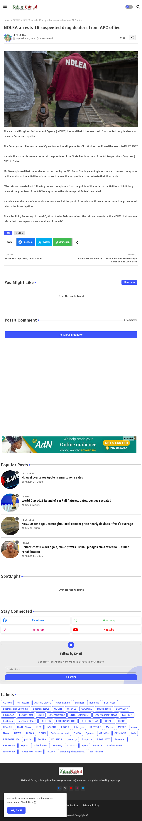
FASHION (127, 714)
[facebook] (59, 788)
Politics (42, 739)
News (6, 733)
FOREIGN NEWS (89, 721)
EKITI (41, 714)
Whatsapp (64, 242)
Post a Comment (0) (71, 334)
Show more (129, 282)
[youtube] (71, 788)
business (79, 702)
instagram (38, 630)
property (72, 739)
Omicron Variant (60, 733)
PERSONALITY (11, 739)
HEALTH (7, 727)
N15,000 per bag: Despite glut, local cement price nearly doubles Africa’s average (77, 524)
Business (94, 702)
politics (28, 739)
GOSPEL (108, 721)
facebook (38, 620)
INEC (39, 727)
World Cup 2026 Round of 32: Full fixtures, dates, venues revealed (66, 501)
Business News (41, 708)
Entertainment (57, 714)
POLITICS (56, 739)
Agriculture (23, 702)
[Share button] (76, 242)
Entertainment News (105, 714)
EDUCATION (26, 714)
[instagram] (77, 788)
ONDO (77, 733)
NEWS (17, 733)
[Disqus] (71, 389)
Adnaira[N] (128, 438)
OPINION (104, 733)
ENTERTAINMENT (79, 714)
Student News (114, 745)
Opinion (90, 733)
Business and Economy (15, 708)
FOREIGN (45, 721)
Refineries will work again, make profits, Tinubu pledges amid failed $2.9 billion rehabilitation (75, 549)
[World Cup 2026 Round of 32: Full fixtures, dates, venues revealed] (10, 503)
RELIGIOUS (9, 745)
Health (121, 721)
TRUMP (51, 751)
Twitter (46, 242)
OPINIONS (120, 733)
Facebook (28, 242)
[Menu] (5, 7)
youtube (109, 630)
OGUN (42, 733)
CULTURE (86, 708)
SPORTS (97, 745)
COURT (58, 708)
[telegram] (83, 788)
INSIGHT (51, 727)
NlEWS (30, 733)
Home (7, 20)
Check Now (27, 802)
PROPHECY (103, 739)
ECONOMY (122, 708)
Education (8, 714)
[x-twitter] (65, 788)
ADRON (7, 702)
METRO (16, 20)
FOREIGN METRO (65, 721)
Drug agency (104, 708)
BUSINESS (110, 702)
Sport (85, 745)
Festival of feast (27, 721)
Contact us (72, 805)
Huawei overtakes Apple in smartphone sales (52, 477)
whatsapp (109, 620)
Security (57, 745)
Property (87, 739)
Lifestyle (79, 727)
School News (40, 745)
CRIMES (71, 708)
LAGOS (65, 727)
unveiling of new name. (72, 751)
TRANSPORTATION (31, 751)
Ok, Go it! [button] (16, 810)
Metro (109, 727)
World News (96, 751)
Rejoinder (120, 739)
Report (24, 745)
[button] (129, 7)
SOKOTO (72, 745)
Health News (24, 727)
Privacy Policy (91, 805)
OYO (133, 733)
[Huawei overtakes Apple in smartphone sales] (10, 479)
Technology (9, 751)
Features (8, 721)
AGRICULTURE (42, 702)
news (134, 727)
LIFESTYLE (95, 727)
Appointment (63, 702)
